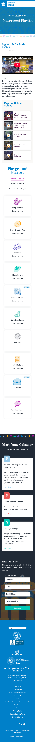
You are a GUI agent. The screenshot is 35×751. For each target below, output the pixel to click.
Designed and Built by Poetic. (17, 736)
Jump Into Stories (8, 50)
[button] (32, 4)
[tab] (17, 178)
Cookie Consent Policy (17, 714)
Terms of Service (17, 717)
